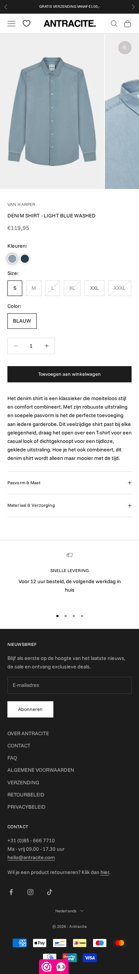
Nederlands (65, 910)
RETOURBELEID (25, 794)
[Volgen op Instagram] (30, 892)
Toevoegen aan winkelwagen (69, 374)
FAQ (12, 757)
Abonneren (30, 709)
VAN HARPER (21, 204)
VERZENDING (23, 782)
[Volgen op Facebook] (11, 892)
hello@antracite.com (31, 857)
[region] (69, 577)
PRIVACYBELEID (26, 806)
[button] (12, 259)
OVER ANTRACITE (28, 733)
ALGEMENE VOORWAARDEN (40, 770)
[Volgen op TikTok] (49, 892)
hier (104, 872)
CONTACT (18, 745)
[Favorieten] (26, 23)
